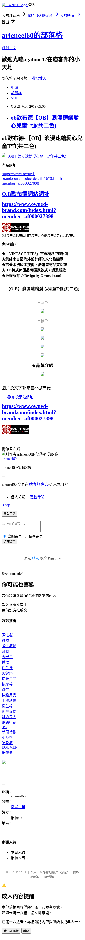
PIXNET (21, 872)
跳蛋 (5, 690)
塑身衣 (7, 737)
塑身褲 (7, 743)
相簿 (14, 87)
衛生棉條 (9, 711)
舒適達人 (9, 717)
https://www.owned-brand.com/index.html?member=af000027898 (29, 210)
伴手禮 (7, 668)
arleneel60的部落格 (32, 35)
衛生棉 (7, 706)
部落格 (16, 93)
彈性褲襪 (9, 646)
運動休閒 (37, 497)
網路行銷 (9, 722)
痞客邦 (34, 484)
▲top (6, 505)
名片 (14, 98)
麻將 (5, 651)
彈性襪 (7, 635)
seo (4, 727)
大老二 (7, 657)
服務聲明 (49, 877)
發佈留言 (9, 541)
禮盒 (5, 662)
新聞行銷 (9, 732)
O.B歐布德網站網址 (25, 194)
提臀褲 (7, 752)
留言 (44, 484)
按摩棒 (7, 684)
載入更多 (9, 514)
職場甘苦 (39, 78)
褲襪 (5, 640)
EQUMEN (10, 747)
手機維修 (9, 701)
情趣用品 (9, 679)
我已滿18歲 (11, 931)
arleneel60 (9, 459)
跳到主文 (9, 48)
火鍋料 (7, 673)
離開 (26, 931)
